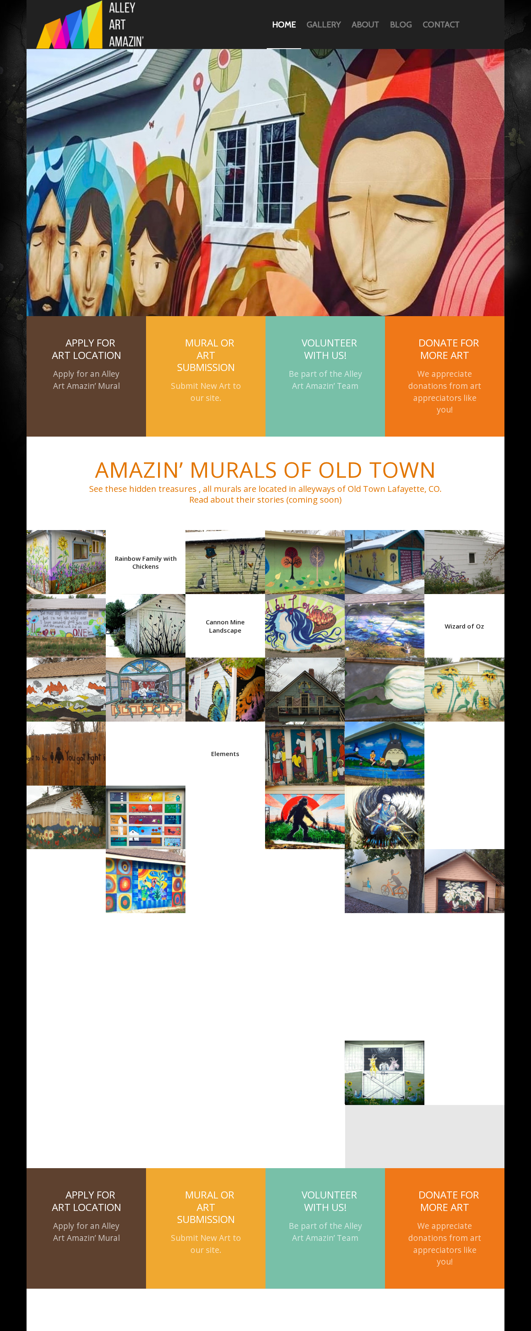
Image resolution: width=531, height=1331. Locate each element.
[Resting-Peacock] (305, 622)
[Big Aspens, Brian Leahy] (146, 878)
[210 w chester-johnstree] (226, 941)
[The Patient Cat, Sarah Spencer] (226, 495)
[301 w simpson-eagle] (464, 1005)
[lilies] (385, 559)
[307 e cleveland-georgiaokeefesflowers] (226, 1069)
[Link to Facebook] (488, 24)
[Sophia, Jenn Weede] (385, 495)
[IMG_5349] (146, 750)
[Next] (497, 148)
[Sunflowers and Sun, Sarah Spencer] (66, 750)
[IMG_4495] (305, 559)
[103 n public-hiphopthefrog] (226, 814)
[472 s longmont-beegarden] (146, 814)
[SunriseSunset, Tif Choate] (305, 750)
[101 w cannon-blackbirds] (146, 559)
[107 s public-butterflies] (226, 622)
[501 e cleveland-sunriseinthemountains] (146, 1069)
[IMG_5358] (66, 622)
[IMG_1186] (305, 814)
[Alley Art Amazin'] (90, 24)
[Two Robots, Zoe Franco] (305, 941)
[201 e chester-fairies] (146, 1005)
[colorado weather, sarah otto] (66, 878)
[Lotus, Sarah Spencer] (305, 1005)
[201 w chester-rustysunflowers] (385, 941)
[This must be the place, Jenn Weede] (66, 686)
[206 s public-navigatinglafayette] (146, 941)
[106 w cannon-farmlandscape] (226, 750)
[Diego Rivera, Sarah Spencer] (464, 814)
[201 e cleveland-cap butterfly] (464, 750)
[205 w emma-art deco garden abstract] (305, 878)
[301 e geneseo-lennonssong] (66, 559)
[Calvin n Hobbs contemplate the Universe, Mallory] (385, 878)
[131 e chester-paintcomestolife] (66, 941)
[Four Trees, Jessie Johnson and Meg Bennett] (305, 495)
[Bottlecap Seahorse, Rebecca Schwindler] (226, 878)
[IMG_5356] (305, 686)
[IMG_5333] (464, 878)
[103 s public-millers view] (146, 622)
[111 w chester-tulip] (385, 622)
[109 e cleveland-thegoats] (385, 1005)
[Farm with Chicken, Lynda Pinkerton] (66, 814)
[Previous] (34, 148)
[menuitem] (284, 24)
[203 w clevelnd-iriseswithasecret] (226, 1005)
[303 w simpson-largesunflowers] (464, 622)
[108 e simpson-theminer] (385, 750)
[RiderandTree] (385, 814)
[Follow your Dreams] (464, 686)
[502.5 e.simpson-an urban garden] (66, 495)
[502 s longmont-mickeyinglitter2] (66, 1005)
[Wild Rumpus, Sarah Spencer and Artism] (464, 941)
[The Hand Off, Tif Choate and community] (305, 1069)
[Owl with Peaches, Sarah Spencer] (66, 1069)
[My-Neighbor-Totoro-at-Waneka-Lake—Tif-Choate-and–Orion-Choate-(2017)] (385, 686)
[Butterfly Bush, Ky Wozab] (464, 495)
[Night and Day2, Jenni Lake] (146, 686)
